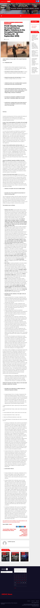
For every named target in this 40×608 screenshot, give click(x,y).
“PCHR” (10, 524)
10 (15, 578)
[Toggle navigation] (21, 16)
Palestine (20, 22)
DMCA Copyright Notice (35, 602)
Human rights (6, 22)
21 (23, 580)
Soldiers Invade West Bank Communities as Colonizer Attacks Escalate (35, 52)
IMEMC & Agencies (12, 541)
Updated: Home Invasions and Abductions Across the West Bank (35, 37)
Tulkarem (4, 552)
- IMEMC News (6, 594)
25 (17, 582)
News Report (17, 22)
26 (19, 582)
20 (21, 580)
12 (19, 578)
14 (23, 578)
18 (17, 580)
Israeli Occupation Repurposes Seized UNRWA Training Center (35, 45)
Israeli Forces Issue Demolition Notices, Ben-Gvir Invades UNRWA (35, 69)
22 (25, 580)
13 (21, 578)
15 (25, 578)
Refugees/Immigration (15, 552)
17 (15, 580)
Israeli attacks (11, 22)
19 (19, 580)
